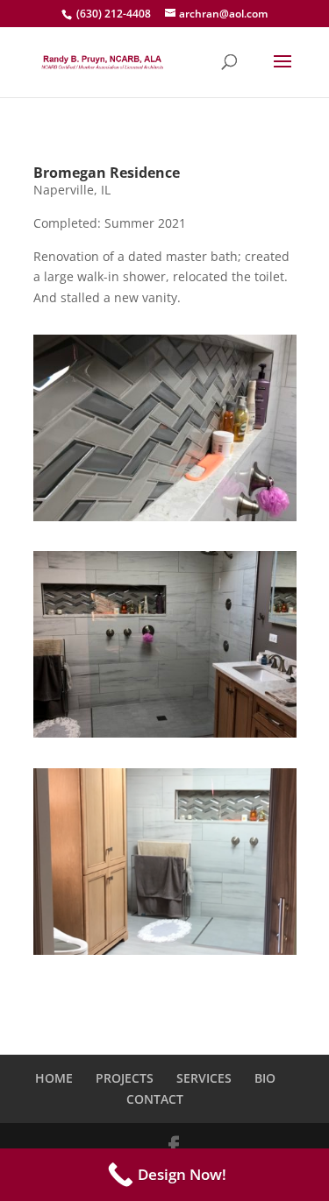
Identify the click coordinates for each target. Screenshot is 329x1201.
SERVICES (204, 1078)
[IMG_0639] (165, 520)
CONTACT (154, 1099)
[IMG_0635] (165, 954)
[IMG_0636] (165, 737)
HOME (54, 1078)
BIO (264, 1078)
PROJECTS (125, 1078)
